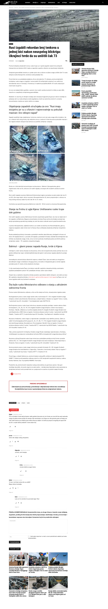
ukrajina (23, 402)
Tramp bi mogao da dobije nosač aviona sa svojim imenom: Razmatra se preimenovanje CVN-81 (89, 83)
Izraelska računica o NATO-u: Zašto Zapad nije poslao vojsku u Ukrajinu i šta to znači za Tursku (38, 569)
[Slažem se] (10, 426)
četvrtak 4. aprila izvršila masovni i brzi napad (42, 277)
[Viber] (30, 397)
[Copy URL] (34, 397)
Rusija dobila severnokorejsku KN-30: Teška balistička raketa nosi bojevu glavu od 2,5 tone (57, 593)
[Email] (22, 397)
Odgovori (11, 430)
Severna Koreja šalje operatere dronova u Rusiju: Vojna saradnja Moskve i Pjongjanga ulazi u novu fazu (18, 569)
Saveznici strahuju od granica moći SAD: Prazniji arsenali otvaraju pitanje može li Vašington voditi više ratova (18, 593)
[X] (14, 397)
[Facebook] (10, 397)
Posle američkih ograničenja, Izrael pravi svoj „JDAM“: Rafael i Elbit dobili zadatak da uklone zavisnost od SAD (90, 94)
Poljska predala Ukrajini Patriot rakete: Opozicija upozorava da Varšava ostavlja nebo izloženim (58, 569)
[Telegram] (26, 397)
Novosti (16, 7)
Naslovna (11, 7)
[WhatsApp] (18, 397)
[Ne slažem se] (15, 426)
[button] (103, 2)
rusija (18, 402)
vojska (28, 402)
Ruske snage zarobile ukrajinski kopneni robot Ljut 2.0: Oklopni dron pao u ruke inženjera (37, 593)
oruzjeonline (21, 61)
